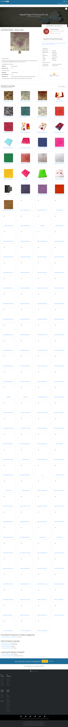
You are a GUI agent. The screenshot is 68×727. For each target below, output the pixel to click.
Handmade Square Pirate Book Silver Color (29, 334)
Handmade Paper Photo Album (27, 319)
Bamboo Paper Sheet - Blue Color (27, 116)
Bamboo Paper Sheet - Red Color (10, 132)
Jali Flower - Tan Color (25, 428)
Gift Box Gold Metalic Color (25, 225)
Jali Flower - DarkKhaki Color (60, 412)
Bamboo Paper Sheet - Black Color (10, 116)
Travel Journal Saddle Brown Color (44, 630)
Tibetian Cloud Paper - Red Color (27, 615)
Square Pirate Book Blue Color (43, 552)
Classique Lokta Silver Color (60, 163)
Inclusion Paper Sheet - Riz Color (27, 381)
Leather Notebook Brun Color (43, 490)
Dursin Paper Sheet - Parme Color (44, 194)
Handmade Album (59, 225)
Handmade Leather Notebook (43, 288)
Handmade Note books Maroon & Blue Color (12, 303)
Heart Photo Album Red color (26, 365)
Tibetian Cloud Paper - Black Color (44, 599)
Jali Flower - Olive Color (8, 428)
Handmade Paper (5, 636)
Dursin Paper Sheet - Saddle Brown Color (29, 210)
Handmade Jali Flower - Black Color (27, 272)
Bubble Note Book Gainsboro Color (44, 132)
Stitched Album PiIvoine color (9, 583)
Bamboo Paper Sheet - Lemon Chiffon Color (46, 116)
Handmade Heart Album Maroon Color (45, 256)
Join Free (8, 678)
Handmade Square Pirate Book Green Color (12, 334)
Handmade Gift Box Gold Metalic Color (45, 241)
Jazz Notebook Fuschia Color (60, 459)
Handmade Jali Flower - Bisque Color (11, 272)
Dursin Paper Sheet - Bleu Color (27, 194)
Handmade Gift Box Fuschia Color (27, 241)
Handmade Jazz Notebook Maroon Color (28, 288)
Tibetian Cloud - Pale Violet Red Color (28, 599)
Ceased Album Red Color (25, 147)
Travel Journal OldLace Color (9, 630)
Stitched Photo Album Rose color (44, 568)
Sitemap (2, 695)
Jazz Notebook (25, 459)
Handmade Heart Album (25, 256)
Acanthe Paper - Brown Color (9, 101)
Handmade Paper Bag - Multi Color (44, 303)
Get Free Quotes (60, 3)
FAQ (1, 693)
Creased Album (25, 178)
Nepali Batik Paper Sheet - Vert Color (45, 521)
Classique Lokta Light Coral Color (27, 163)
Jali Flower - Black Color (25, 412)
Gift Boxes (42, 225)
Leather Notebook (25, 490)
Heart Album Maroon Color (26, 350)
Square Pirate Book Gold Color (60, 552)
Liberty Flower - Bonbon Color (43, 506)
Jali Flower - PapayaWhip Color (60, 397)
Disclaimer (8, 704)
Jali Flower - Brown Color (42, 412)
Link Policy (8, 711)
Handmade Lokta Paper (59, 288)
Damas (8, 194)
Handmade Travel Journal (42, 334)
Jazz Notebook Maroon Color (26, 474)
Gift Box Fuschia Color (8, 225)
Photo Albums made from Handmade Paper (29, 552)
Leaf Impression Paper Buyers (9, 654)
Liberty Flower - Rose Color (9, 506)
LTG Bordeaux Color (59, 474)
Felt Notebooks (59, 210)
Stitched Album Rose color (60, 583)
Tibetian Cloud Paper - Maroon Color (10, 615)
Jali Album (8, 397)
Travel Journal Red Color (25, 630)
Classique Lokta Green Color (9, 163)
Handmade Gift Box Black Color (10, 241)
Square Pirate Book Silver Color (26, 568)
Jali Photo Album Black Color (9, 459)
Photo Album (42, 537)
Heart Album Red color (42, 350)
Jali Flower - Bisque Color (8, 412)
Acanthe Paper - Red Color (42, 101)
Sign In (66, 3)
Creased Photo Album (59, 178)
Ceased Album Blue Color (8, 147)
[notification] (64, 1)
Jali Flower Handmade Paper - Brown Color (12, 443)
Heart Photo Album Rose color (43, 365)
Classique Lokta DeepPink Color (61, 147)
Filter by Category (61, 86)
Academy (8, 700)
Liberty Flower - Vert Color (25, 506)
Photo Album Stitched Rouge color (10, 552)
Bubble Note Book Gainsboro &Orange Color (29, 132)
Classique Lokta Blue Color (42, 147)
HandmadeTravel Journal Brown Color (11, 350)
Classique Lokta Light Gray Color (44, 163)
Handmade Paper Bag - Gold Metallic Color (29, 303)
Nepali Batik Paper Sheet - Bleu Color (11, 521)
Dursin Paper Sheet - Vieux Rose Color (45, 210)
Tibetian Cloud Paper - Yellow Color (44, 615)
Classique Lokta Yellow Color (9, 178)
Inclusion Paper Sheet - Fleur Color (10, 381)
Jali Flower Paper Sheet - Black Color (28, 443)
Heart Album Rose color (59, 350)
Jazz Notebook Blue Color (42, 459)
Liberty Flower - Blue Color (59, 490)
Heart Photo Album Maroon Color (10, 365)
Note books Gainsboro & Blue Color (27, 537)
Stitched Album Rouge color (9, 599)
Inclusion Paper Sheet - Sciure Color (44, 381)
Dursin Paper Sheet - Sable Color (10, 210)
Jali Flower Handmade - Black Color (44, 428)
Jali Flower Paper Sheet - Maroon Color (45, 443)
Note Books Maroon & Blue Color (10, 537)
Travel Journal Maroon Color (60, 615)
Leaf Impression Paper (15, 636)
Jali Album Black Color (42, 397)
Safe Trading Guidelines (8, 695)
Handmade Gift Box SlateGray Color (10, 256)
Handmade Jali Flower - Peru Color (10, 288)
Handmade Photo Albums (42, 319)
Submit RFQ (44, 661)
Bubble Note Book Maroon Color (61, 132)
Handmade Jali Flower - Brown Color (45, 272)
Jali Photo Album (59, 443)
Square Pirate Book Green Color (10, 568)
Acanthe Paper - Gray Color (26, 101)
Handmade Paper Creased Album (10, 319)
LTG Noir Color (8, 490)
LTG (42, 474)
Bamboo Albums (59, 101)
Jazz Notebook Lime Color (8, 474)
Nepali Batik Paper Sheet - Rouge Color (28, 521)
